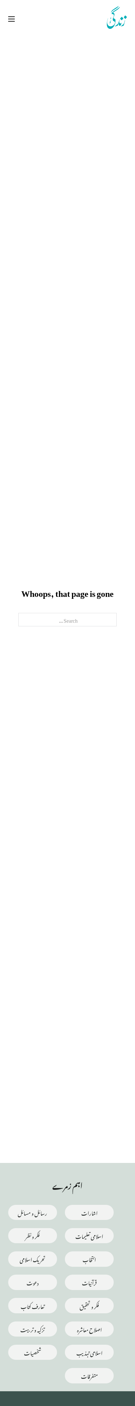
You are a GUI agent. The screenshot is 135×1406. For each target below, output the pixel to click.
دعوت (33, 1282)
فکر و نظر (32, 1235)
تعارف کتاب (33, 1305)
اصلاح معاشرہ (89, 1329)
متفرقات (89, 1375)
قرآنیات (89, 1282)
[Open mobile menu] (11, 19)
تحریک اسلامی (33, 1258)
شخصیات (32, 1352)
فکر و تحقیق (89, 1305)
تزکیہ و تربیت (32, 1329)
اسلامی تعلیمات (89, 1235)
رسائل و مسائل (32, 1212)
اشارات (89, 1212)
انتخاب (89, 1258)
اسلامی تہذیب (89, 1352)
